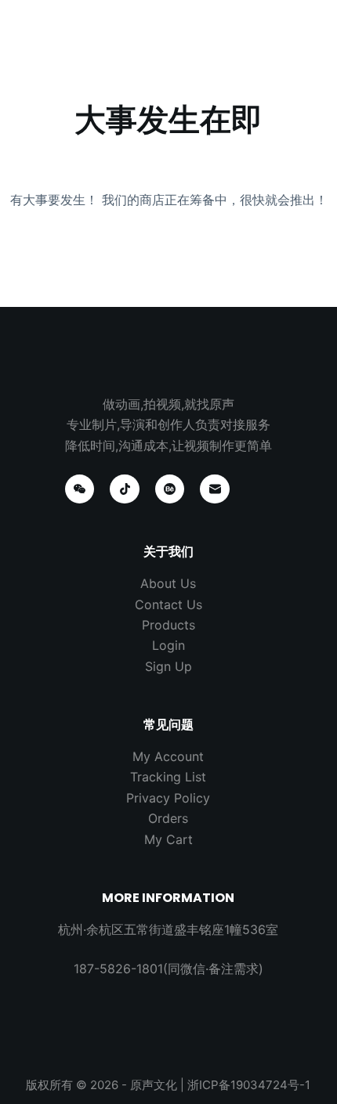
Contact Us (168, 604)
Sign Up (168, 666)
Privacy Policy (168, 798)
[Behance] (170, 489)
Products (168, 625)
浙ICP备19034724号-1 (248, 1084)
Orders (168, 818)
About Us (168, 583)
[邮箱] (215, 489)
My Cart (168, 839)
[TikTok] (125, 489)
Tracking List (168, 777)
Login (168, 645)
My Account (168, 756)
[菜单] (310, 27)
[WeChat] (80, 489)
